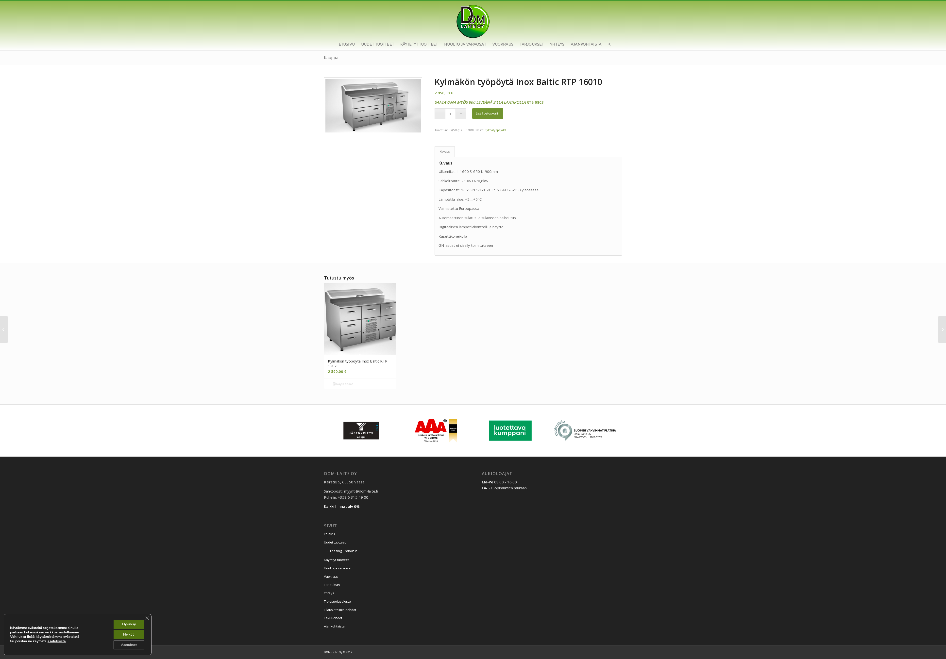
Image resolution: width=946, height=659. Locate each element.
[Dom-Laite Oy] (473, 19)
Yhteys (329, 593)
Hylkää (129, 634)
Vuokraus (331, 576)
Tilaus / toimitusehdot (340, 610)
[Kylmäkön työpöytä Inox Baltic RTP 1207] (4, 329)
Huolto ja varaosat (338, 568)
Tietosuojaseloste (337, 601)
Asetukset (129, 645)
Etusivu (329, 534)
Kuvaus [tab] (445, 151)
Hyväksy (129, 624)
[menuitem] (347, 44)
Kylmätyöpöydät (495, 130)
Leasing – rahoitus (343, 551)
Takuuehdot (333, 618)
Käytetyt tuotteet (336, 560)
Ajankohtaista (334, 626)
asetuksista (57, 641)
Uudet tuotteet (335, 542)
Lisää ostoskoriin (488, 113)
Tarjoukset (332, 584)
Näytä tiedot (344, 384)
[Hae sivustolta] (607, 44)
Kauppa (331, 57)
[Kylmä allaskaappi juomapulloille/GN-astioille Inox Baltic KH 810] (942, 329)
